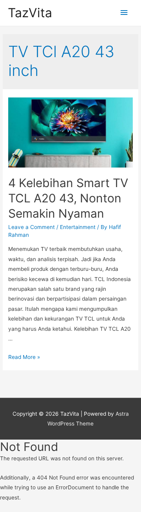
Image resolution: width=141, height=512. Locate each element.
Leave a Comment (31, 227)
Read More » (24, 357)
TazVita (30, 12)
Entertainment (78, 227)
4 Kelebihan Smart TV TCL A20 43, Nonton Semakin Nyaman (68, 198)
